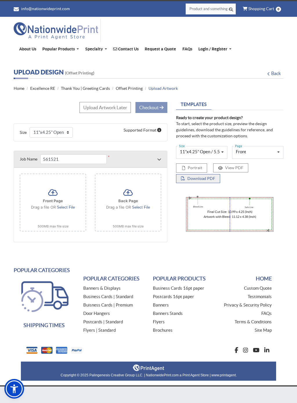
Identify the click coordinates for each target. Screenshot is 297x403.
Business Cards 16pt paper (178, 288)
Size (23, 132)
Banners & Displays (102, 288)
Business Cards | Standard (108, 296)
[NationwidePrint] (57, 30)
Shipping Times (44, 325)
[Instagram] (245, 350)
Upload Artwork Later (105, 107)
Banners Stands (168, 313)
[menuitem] (27, 49)
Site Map (263, 330)
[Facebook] (236, 350)
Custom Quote (258, 288)
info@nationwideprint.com (45, 8)
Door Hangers (96, 313)
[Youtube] (256, 350)
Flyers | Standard (99, 330)
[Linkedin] (266, 350)
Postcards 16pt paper (173, 296)
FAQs (266, 313)
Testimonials (260, 296)
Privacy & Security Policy (248, 304)
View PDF (234, 167)
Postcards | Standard (103, 321)
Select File (66, 207)
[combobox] (201, 152)
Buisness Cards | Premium (108, 304)
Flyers (159, 321)
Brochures (163, 330)
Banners (161, 304)
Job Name (28, 159)
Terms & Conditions (253, 321)
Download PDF (201, 178)
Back (276, 73)
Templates (194, 104)
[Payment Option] (84, 350)
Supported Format (140, 130)
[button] (14, 388)
